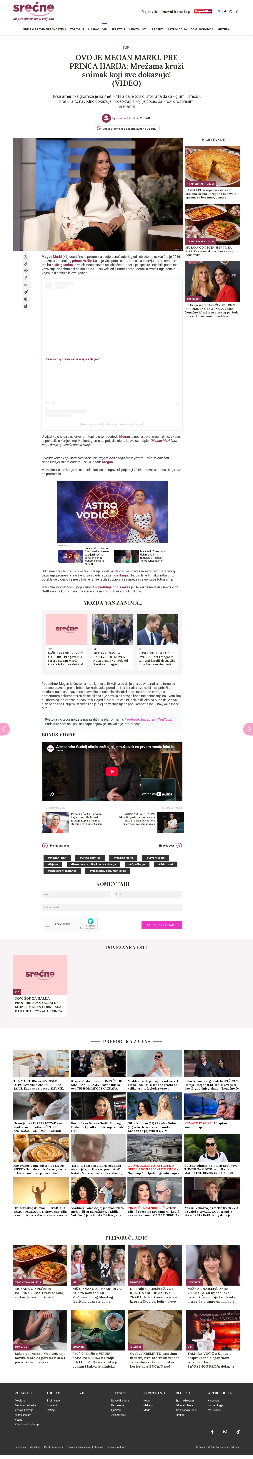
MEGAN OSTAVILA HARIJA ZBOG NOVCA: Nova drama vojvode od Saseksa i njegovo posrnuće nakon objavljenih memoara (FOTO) (110, 658)
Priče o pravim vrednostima (44, 29)
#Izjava (53, 864)
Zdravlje (24, 1393)
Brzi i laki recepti (185, 1400)
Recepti (183, 1393)
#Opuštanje (137, 864)
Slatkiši (135, 1347)
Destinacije (117, 1405)
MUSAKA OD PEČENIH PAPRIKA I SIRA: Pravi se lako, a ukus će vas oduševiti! (209, 251)
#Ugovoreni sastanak (62, 870)
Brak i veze (53, 1400)
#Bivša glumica (90, 857)
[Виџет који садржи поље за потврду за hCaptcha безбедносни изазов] (70, 924)
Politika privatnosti (116, 1447)
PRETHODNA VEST (54, 807)
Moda (147, 1410)
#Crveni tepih (155, 857)
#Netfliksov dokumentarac (108, 870)
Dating (51, 1410)
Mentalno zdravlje (25, 1405)
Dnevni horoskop (176, 11)
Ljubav (53, 1393)
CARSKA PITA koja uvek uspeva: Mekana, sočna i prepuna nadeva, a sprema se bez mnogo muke (211, 193)
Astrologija (220, 1393)
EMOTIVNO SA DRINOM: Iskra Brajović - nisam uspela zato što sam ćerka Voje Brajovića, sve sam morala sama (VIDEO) (137, 819)
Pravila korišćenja (53, 1447)
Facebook (132, 719)
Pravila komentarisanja (79, 1447)
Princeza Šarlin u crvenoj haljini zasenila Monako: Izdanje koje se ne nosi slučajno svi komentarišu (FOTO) (86, 819)
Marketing (35, 1447)
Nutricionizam (23, 1414)
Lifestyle (120, 1393)
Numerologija (215, 1405)
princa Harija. (118, 575)
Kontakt (98, 1447)
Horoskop (193, 299)
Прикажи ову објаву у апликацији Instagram (72, 359)
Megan (124, 436)
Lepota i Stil (155, 1393)
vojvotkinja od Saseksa (112, 587)
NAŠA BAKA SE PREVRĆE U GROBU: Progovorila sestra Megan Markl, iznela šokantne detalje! (66, 658)
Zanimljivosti (118, 1414)
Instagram (149, 719)
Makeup (148, 1405)
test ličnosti (214, 1410)
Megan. (108, 462)
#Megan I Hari (57, 857)
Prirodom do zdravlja (27, 1424)
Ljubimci (116, 1410)
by (119, 118)
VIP (126, 48)
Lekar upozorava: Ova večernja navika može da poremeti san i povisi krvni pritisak (40, 1357)
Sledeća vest (166, 845)
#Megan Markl (123, 857)
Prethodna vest (59, 845)
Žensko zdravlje (24, 1410)
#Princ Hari (165, 864)
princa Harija (82, 261)
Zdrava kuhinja (184, 1405)
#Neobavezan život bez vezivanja (93, 864)
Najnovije (150, 11)
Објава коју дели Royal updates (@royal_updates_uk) (112, 424)
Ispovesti (52, 1405)
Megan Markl (52, 257)
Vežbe (18, 1419)
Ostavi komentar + (162, 925)
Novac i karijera (120, 1400)
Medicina (21, 1347)
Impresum (20, 1447)
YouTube (164, 719)
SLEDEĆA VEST (172, 807)
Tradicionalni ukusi (200, 184)
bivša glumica (62, 265)
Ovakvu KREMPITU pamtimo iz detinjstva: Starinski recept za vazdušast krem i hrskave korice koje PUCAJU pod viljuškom (154, 1359)
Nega (147, 1400)
